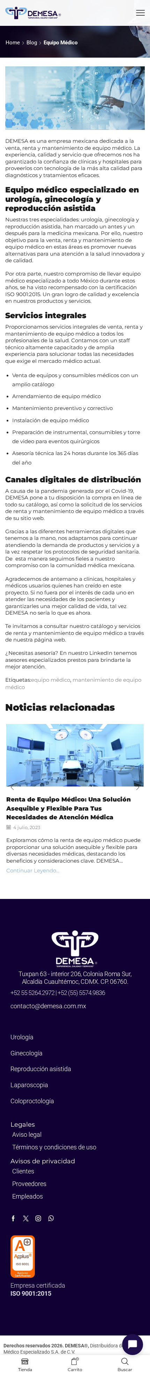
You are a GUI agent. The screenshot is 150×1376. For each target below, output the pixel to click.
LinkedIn (100, 653)
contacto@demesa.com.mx (48, 1006)
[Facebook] (13, 1218)
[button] (12, 787)
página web (49, 639)
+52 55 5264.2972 (32, 992)
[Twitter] (26, 1218)
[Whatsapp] (51, 1218)
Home (13, 42)
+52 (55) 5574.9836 (81, 992)
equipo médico (60, 42)
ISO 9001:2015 (22, 294)
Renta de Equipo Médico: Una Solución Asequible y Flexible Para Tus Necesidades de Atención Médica (68, 808)
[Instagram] (38, 1218)
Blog (32, 42)
